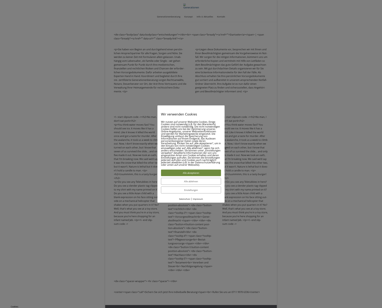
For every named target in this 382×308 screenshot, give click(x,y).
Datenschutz (184, 198)
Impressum (198, 198)
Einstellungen (191, 189)
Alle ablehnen (191, 181)
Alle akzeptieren (191, 172)
